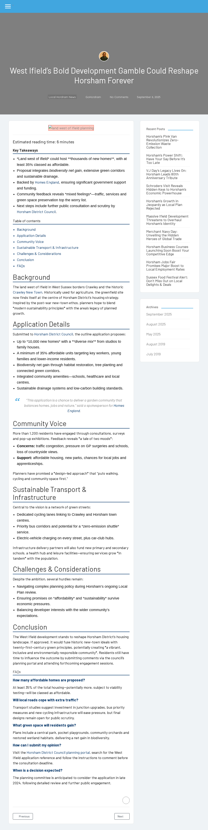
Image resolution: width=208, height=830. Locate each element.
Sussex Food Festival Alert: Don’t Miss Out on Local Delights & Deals (167, 281)
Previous (24, 816)
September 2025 (159, 314)
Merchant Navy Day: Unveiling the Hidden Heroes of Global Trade (164, 235)
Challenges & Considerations (39, 253)
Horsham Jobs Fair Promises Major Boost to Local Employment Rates (165, 265)
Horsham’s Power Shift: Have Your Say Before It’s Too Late (165, 159)
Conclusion (25, 259)
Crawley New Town (27, 292)
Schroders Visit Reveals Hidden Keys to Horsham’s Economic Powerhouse (166, 189)
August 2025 (156, 324)
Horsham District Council (36, 211)
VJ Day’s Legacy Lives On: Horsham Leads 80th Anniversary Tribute (166, 174)
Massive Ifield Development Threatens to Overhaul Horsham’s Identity (167, 220)
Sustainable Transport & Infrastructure (47, 247)
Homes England (47, 182)
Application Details (31, 235)
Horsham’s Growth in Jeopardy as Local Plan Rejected (164, 204)
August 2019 (155, 344)
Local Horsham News (62, 97)
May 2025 (153, 334)
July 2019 (153, 354)
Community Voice (30, 241)
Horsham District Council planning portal (58, 752)
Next (121, 816)
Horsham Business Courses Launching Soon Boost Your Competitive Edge (167, 250)
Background (26, 229)
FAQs (21, 265)
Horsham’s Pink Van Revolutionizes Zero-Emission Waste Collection (162, 141)
